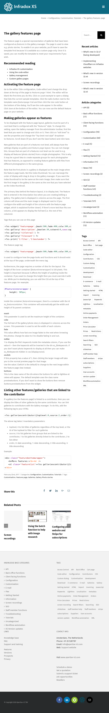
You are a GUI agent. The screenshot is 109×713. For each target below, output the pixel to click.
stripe (100, 358)
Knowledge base (11, 638)
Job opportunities (64, 677)
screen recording (90, 336)
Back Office (87, 245)
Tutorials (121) (89, 201)
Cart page (99, 245)
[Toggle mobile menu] (103, 6)
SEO (96, 345)
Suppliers (87, 367)
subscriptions (88, 363)
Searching (87, 345)
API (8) (86, 107)
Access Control (89, 241)
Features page (21, 477)
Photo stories (47, 477)
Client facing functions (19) (93, 124)
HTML (101, 291)
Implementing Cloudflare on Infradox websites (93, 64)
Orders (86, 322)
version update (89, 377)
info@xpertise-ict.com (72, 644)
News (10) (87, 168)
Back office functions (15, 573)
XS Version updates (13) (92, 224)
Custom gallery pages (18, 79)
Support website (68, 647)
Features (8, 649)
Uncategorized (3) (91, 207)
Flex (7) (86, 150)
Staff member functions (16, 610)
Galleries (31, 477)
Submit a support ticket (67, 673)
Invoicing (95, 295)
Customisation (48, 475)
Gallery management (18, 75)
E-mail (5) (87, 144)
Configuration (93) (91, 132)
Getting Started (12, 595)
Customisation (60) (91, 138)
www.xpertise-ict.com (70, 657)
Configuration (35, 475)
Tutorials (57, 475)
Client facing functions (16, 576)
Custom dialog (89, 263)
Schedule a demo (64, 667)
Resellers (60, 680)
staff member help (90, 354)
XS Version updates (14, 629)
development (88, 272)
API (99, 241)
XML (84, 386)
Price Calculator (89, 327)
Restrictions (96, 331)
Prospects (8, 656)
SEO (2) (86, 180)
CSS (98, 259)
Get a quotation (63, 670)
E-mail (98, 281)
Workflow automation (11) (93, 214)
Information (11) (90, 162)
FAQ (5, 641)
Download (87, 277)
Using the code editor (19, 72)
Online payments (90, 313)
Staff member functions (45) (89, 187)
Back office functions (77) (92, 115)
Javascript (87, 300)
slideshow (87, 349)
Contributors (88, 259)
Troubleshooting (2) (92, 195)
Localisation (98, 304)
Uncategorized (12, 621)
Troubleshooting (13, 614)
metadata (87, 309)
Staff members (89, 358)
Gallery (38, 477)
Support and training (13, 644)
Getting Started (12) (91, 156)
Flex (7, 591)
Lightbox (86, 304)
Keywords (98, 300)
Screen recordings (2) (92, 174)
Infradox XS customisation (21, 69)
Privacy (7, 659)
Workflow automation (91, 381)
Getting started (89, 291)
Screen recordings (91, 82)
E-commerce (88, 281)
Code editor (88, 250)
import (86, 295)
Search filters (88, 340)
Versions (8, 652)
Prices (85, 331)
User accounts (88, 372)
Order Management (90, 318)
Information (11, 599)
